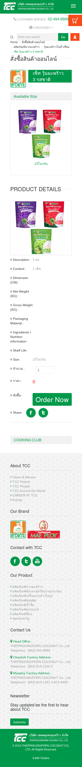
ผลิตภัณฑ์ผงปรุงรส (26, 609)
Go (63, 37)
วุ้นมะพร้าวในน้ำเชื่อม (56, 47)
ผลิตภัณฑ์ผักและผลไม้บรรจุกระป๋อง (37, 591)
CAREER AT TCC (25, 495)
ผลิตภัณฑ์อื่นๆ (22, 614)
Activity (17, 500)
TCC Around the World (29, 491)
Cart (75, 20)
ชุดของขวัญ (21, 618)
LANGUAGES (41, 27)
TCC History (21, 482)
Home (14, 42)
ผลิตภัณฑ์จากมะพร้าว (27, 47)
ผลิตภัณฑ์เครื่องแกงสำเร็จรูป (33, 596)
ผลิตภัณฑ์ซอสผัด (24, 600)
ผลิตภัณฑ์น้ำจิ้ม (23, 605)
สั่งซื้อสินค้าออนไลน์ (33, 42)
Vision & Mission (24, 477)
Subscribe (19, 722)
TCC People (21, 486)
